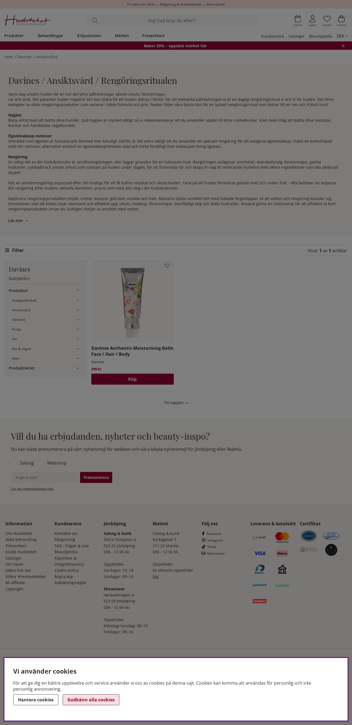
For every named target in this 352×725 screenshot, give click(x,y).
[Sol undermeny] (77, 339)
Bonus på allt (215, 4)
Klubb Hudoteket (21, 551)
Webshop (57, 463)
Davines (24, 56)
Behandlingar (50, 35)
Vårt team (14, 564)
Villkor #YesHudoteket (26, 576)
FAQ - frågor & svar (71, 545)
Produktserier (22, 368)
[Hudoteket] (27, 21)
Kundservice (272, 36)
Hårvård (18, 319)
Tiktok (211, 547)
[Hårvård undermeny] (77, 319)
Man (15, 358)
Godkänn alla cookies (91, 700)
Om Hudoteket (19, 533)
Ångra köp (63, 576)
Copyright (14, 588)
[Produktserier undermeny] (77, 368)
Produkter (14, 35)
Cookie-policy (66, 570)
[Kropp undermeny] (77, 329)
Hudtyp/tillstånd (24, 300)
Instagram (215, 540)
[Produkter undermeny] (77, 290)
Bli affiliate (15, 582)
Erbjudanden (89, 35)
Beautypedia (320, 36)
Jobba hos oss (18, 570)
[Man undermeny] (77, 358)
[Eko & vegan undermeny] (77, 348)
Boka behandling (21, 539)
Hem (8, 56)
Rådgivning (64, 539)
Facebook (214, 533)
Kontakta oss (66, 533)
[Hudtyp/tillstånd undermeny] (77, 300)
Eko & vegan (21, 348)
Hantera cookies (36, 700)
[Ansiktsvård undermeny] (77, 310)
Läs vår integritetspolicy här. (32, 488)
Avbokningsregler (70, 582)
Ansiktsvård (46, 56)
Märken (122, 35)
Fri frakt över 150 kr (141, 4)
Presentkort (153, 35)
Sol (14, 339)
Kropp (16, 329)
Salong (27, 463)
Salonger (296, 36)
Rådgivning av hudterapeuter (180, 4)
